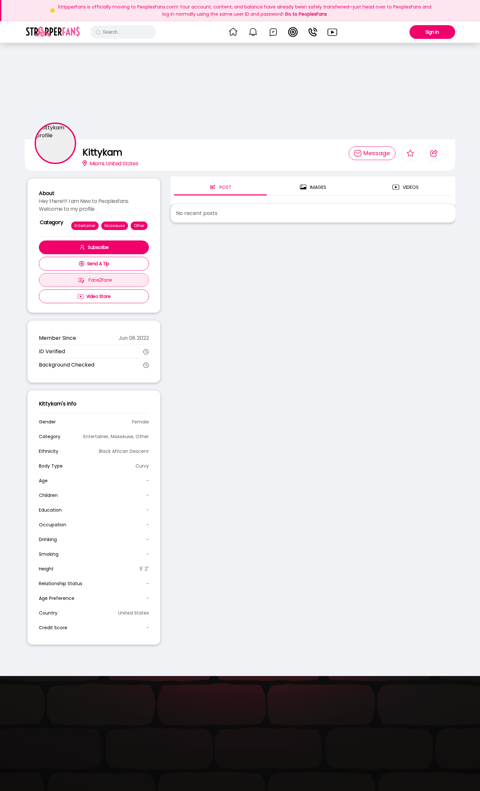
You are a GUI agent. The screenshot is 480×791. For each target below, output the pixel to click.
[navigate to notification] (253, 32)
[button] (53, 32)
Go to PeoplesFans (306, 14)
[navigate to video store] (332, 32)
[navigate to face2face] (313, 32)
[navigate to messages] (273, 32)
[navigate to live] (293, 32)
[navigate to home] (233, 32)
